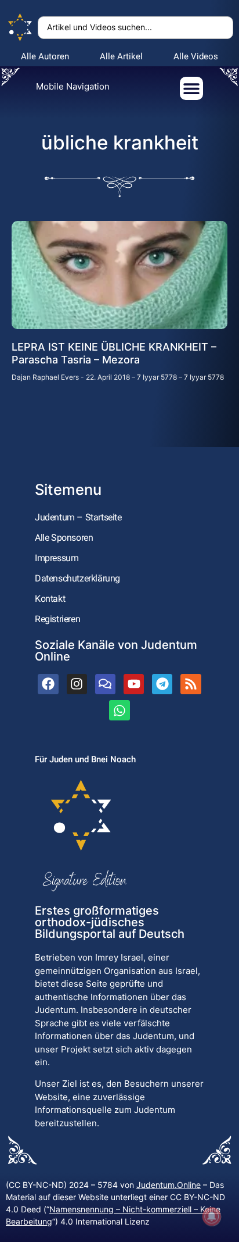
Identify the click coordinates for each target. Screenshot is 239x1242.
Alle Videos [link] (195, 56)
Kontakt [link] (50, 598)
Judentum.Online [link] (168, 1185)
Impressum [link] (56, 557)
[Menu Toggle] (191, 88)
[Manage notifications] (211, 1216)
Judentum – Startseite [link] (78, 517)
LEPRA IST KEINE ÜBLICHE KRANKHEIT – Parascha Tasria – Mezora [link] (114, 353)
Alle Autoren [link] (45, 56)
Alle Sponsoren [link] (64, 537)
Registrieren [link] (57, 618)
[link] (20, 28)
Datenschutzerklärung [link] (77, 578)
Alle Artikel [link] (121, 56)
